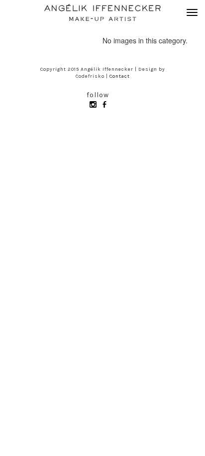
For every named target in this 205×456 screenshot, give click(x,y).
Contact (119, 76)
